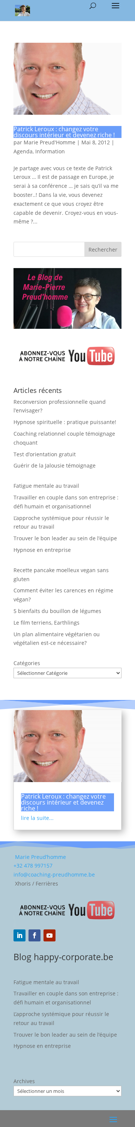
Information (50, 151)
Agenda (23, 151)
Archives (24, 1081)
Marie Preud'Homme (49, 142)
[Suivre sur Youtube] (50, 935)
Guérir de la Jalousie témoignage (55, 465)
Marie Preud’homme (40, 856)
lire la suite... (37, 817)
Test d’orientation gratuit (45, 454)
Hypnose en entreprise (42, 549)
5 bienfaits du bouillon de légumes (57, 610)
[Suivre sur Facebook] (34, 935)
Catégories (27, 663)
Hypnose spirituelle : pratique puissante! (65, 422)
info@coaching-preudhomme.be (54, 874)
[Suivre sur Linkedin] (20, 935)
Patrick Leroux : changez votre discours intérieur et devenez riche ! (64, 132)
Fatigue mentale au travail (46, 485)
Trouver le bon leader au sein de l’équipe (65, 538)
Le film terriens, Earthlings (47, 622)
